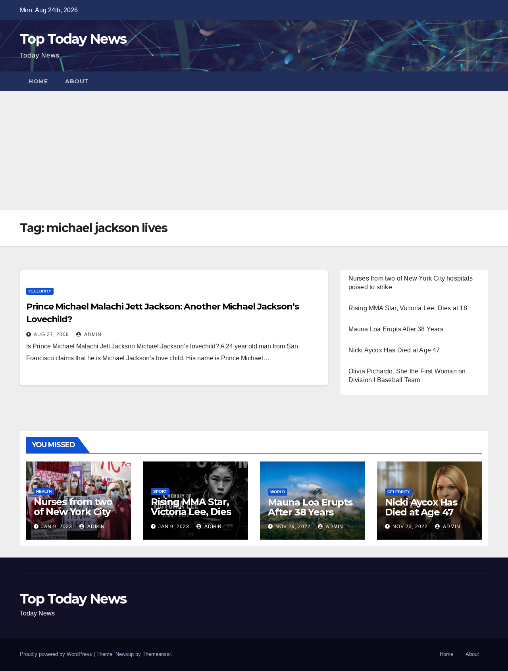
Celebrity (40, 291)
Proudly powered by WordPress (57, 654)
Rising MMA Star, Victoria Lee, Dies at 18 (407, 308)
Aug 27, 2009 (51, 334)
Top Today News (73, 39)
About (77, 81)
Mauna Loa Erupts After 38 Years (395, 329)
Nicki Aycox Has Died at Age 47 (394, 350)
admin (92, 334)
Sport (160, 491)
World (277, 492)
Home (38, 81)
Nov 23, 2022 (410, 526)
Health (44, 491)
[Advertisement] (254, 150)
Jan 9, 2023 (56, 526)
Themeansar (156, 654)
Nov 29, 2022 (293, 526)
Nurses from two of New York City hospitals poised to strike (77, 516)
